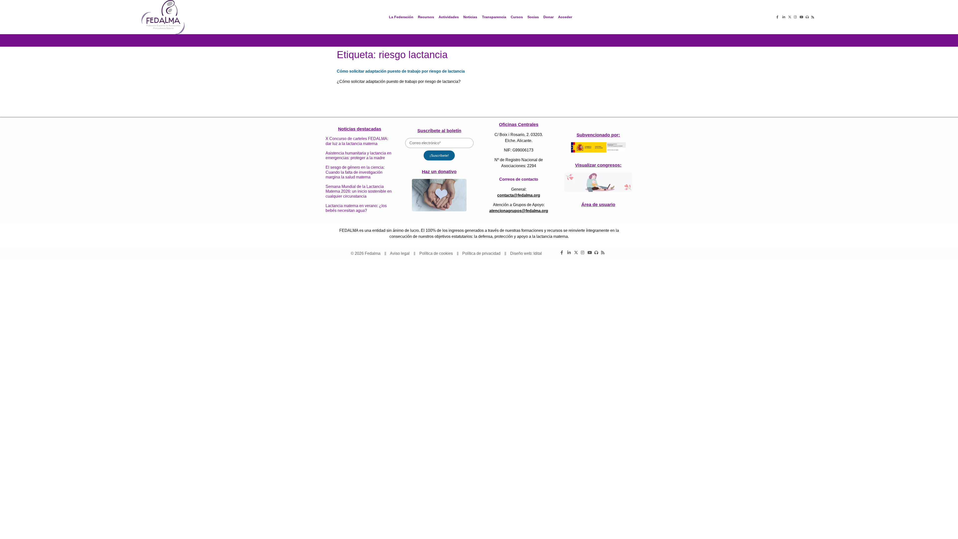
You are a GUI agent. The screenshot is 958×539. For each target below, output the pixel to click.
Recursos (426, 17)
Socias (533, 17)
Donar (548, 17)
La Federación (401, 17)
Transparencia (494, 17)
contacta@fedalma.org (518, 195)
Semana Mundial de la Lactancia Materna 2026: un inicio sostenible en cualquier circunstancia (359, 191)
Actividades (449, 17)
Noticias (470, 17)
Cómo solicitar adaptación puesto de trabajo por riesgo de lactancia (401, 71)
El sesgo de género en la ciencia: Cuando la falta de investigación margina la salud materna (355, 172)
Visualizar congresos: (598, 165)
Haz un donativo (439, 171)
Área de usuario (598, 204)
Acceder (565, 17)
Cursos (517, 17)
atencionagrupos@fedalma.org (518, 211)
